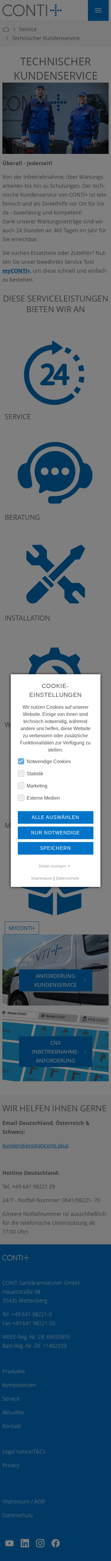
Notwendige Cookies (49, 761)
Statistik (35, 773)
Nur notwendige (55, 832)
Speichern (55, 847)
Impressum (41, 877)
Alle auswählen (55, 817)
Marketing (37, 785)
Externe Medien (43, 797)
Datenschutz (67, 877)
